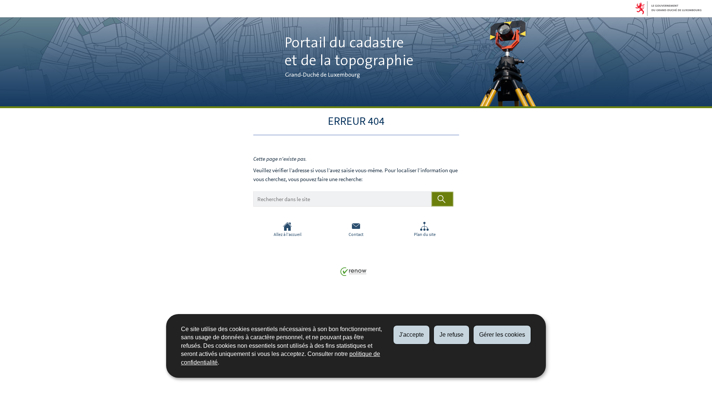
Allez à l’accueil (287, 234)
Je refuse (451, 334)
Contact (356, 234)
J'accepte (411, 334)
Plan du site (425, 234)
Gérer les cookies (502, 334)
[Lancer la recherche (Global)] (442, 199)
